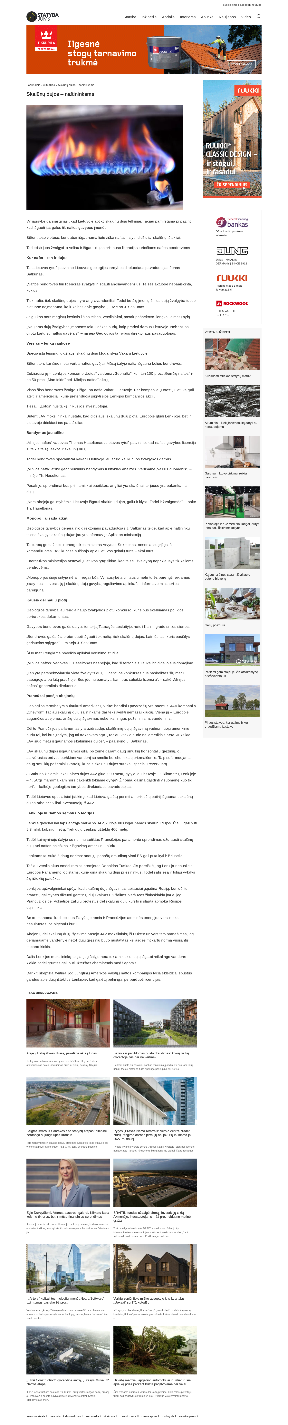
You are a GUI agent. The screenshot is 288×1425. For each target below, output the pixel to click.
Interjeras (188, 17)
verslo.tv (55, 1416)
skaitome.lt (110, 1416)
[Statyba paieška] (259, 18)
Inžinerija (149, 17)
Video (246, 17)
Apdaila (168, 17)
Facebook (244, 4)
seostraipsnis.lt (188, 1416)
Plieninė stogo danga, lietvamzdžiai (229, 287)
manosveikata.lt (37, 1416)
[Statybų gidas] (42, 21)
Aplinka (207, 17)
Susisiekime (230, 4)
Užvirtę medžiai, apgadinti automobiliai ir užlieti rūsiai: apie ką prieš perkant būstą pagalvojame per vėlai (152, 1382)
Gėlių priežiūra (215, 625)
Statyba (129, 17)
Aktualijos (49, 84)
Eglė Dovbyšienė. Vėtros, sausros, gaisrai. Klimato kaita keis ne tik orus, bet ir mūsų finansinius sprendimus (67, 1215)
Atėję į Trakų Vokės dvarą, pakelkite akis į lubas (61, 1053)
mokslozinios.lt (129, 1416)
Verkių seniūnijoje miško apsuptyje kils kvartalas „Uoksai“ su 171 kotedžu (149, 1300)
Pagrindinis (33, 84)
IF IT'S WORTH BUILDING (225, 312)
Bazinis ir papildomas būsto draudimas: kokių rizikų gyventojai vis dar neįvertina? (151, 1055)
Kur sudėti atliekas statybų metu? (228, 376)
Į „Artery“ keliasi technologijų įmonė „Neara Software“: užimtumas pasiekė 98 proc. (65, 1300)
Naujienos (227, 17)
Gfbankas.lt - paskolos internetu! (229, 233)
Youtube (256, 4)
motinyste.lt (169, 1416)
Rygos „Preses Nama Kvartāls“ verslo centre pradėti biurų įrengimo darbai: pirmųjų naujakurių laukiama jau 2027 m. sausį (152, 1135)
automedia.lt (93, 1416)
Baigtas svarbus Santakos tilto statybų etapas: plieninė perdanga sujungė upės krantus (66, 1133)
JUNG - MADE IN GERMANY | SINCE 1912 (231, 261)
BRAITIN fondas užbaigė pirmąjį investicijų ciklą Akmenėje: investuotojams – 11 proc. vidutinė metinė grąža (152, 1216)
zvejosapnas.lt (150, 1416)
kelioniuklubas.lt (73, 1416)
